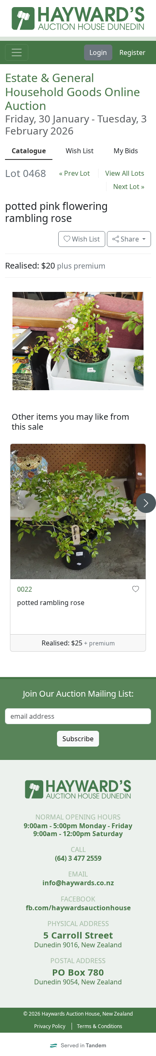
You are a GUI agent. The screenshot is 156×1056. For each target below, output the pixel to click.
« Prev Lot (74, 173)
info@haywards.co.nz (78, 882)
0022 (24, 589)
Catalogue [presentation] (29, 150)
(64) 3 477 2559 (78, 858)
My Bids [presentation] (126, 150)
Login (98, 52)
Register (132, 52)
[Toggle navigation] (16, 52)
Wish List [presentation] (80, 150)
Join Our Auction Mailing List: (78, 693)
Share (130, 239)
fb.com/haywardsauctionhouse (78, 907)
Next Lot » (128, 186)
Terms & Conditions (99, 1026)
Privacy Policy (49, 1026)
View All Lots (124, 173)
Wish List (85, 239)
